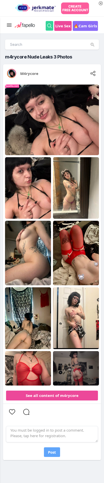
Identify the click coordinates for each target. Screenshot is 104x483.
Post (52, 452)
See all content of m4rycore (52, 395)
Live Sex (63, 25)
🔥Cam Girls (85, 25)
